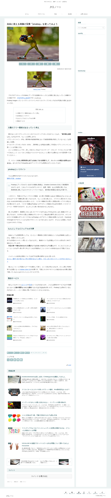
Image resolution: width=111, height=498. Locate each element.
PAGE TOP (107, 481)
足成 (30, 285)
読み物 (27, 352)
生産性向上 (39, 352)
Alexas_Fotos (48, 59)
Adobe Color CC (25, 269)
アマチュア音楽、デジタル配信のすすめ (57, 317)
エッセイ (17, 352)
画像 (45, 352)
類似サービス (21, 121)
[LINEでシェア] (48, 64)
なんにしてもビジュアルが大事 (26, 118)
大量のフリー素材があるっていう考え (28, 113)
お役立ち (95, 493)
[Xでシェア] (23, 64)
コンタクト (102, 493)
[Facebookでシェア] (31, 64)
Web (33, 352)
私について (72, 493)
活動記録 (79, 493)
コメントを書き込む (39, 476)
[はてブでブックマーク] (39, 64)
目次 (37, 109)
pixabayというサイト (23, 115)
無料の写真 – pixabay (14, 178)
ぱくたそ (24, 285)
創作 (23, 352)
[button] (56, 64)
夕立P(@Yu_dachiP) (23, 98)
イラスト (11, 352)
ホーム (65, 493)
